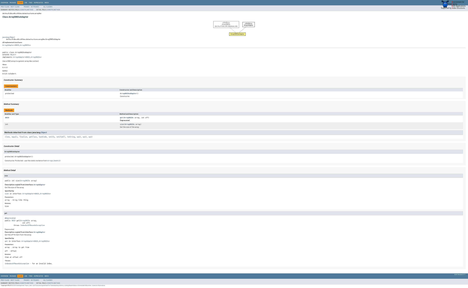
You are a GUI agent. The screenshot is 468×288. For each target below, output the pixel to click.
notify (51, 137)
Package (13, 3)
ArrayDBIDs (25, 45)
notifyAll (60, 137)
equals (14, 137)
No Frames (35, 7)
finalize (23, 137)
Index (47, 3)
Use (25, 3)
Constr (23, 10)
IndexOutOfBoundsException (32, 225)
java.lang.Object (8, 37)
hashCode (43, 137)
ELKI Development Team (21, 285)
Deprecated (38, 3)
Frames (26, 7)
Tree (30, 3)
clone (7, 137)
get (121, 118)
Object (13, 55)
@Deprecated (10, 218)
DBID (17, 45)
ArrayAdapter (8, 45)
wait (79, 137)
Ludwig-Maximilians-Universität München (77, 285)
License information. (98, 285)
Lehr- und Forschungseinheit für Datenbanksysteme (46, 285)
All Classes (47, 7)
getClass (33, 137)
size (122, 124)
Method (30, 10)
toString (71, 137)
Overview (4, 3)
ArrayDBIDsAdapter (128, 93)
